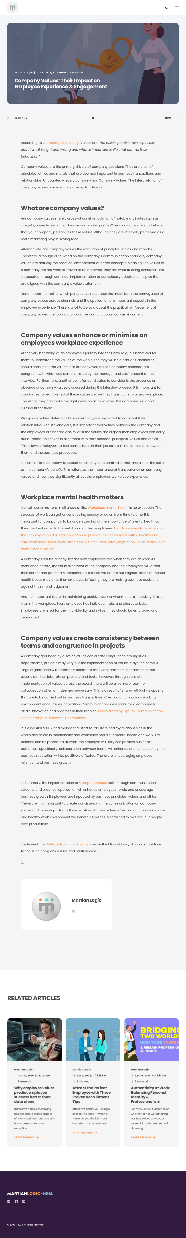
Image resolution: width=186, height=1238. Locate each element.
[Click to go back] (22, 861)
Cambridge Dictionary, (61, 142)
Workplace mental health (108, 507)
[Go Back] (93, 118)
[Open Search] (166, 8)
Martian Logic (24, 72)
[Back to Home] (12, 7)
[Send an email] (73, 911)
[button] (7, 1231)
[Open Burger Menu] (177, 8)
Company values (93, 782)
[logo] (30, 1192)
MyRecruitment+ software (66, 844)
